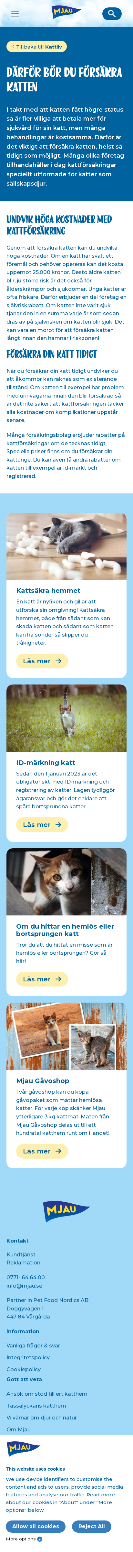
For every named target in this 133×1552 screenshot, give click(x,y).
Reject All (91, 1526)
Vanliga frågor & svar (33, 1346)
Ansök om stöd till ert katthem (46, 1394)
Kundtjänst (21, 1255)
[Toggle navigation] (15, 14)
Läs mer (37, 661)
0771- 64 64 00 (25, 1277)
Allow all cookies (35, 1526)
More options (21, 1538)
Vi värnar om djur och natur (41, 1418)
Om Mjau (18, 1430)
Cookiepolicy (23, 1369)
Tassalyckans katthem (36, 1406)
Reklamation (23, 1263)
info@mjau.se (24, 1286)
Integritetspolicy (28, 1358)
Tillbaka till (39, 47)
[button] (112, 13)
